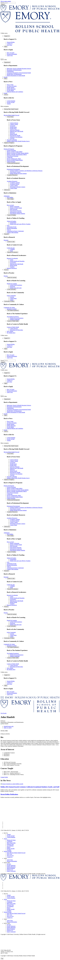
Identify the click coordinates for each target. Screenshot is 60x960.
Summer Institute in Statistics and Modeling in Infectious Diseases (26, 170)
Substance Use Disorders (16, 137)
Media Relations (11, 868)
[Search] (1, 58)
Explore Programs (11, 150)
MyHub (9, 864)
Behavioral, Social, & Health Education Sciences (19, 68)
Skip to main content (6, 1)
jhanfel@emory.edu (8, 726)
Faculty (5, 77)
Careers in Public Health (13, 321)
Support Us (6, 36)
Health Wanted (10, 87)
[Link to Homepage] (30, 19)
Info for (6, 94)
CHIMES (12, 249)
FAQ (8, 225)
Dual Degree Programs (12, 156)
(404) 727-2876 (7, 727)
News (5, 78)
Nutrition (12, 266)
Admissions (7, 189)
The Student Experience (13, 310)
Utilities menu (4, 33)
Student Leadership (15, 319)
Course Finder (13, 188)
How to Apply (10, 199)
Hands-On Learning (12, 277)
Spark (11, 250)
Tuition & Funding (11, 215)
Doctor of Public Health (16, 208)
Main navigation (5, 106)
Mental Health (13, 134)
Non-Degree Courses (15, 172)
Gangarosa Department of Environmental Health (19, 72)
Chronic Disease (14, 123)
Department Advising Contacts (17, 187)
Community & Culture (9, 301)
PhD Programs (13, 209)
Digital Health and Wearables (17, 261)
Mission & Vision (11, 840)
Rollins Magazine (11, 89)
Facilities (9, 850)
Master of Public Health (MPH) (14, 151)
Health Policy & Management (14, 74)
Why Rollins (10, 197)
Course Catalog (14, 185)
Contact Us (9, 43)
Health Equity (13, 127)
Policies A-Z (10, 869)
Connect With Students (12, 232)
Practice (6, 269)
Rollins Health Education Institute (18, 173)
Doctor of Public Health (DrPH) (15, 160)
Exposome (12, 125)
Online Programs (11, 161)
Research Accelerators (13, 252)
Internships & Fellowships (16, 330)
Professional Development (13, 163)
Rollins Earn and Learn (15, 288)
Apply (5, 46)
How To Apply (10, 52)
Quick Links (4, 59)
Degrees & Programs (9, 142)
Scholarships (13, 222)
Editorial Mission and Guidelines (15, 91)
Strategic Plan (10, 844)
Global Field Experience (16, 285)
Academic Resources (12, 175)
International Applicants (16, 212)
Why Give (9, 854)
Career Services (14, 328)
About (5, 838)
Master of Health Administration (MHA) (17, 154)
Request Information (12, 54)
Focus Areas (10, 116)
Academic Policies (14, 184)
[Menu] (2, 395)
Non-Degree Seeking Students (17, 213)
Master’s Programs (14, 206)
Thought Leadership (12, 139)
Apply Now (10, 55)
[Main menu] (2, 58)
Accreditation (10, 845)
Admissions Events (11, 227)
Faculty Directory (11, 865)
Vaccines (12, 138)
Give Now (9, 45)
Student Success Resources (16, 318)
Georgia (12, 297)
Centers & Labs (11, 241)
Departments (7, 62)
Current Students (11, 101)
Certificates (9, 157)
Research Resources (12, 268)
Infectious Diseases (14, 130)
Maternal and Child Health (16, 131)
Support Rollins (11, 42)
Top (2, 958)
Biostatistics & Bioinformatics (14, 70)
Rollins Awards (10, 848)
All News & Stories (12, 86)
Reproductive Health (15, 135)
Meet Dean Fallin (11, 843)
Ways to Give (10, 855)
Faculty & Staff (10, 102)
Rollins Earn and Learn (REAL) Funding (20, 224)
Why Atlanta (10, 331)
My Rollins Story (11, 332)
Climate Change (14, 124)
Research (6, 234)
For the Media (10, 90)
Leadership (9, 841)
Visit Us (9, 229)
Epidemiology (10, 71)
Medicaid (12, 132)
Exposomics (13, 262)
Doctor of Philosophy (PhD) (14, 158)
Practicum (12, 286)
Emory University (11, 871)
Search (2, 2)
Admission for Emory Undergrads (15, 231)
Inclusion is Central (11, 309)
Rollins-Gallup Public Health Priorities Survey (18, 141)
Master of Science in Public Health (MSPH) (18, 153)
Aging (11, 259)
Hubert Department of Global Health (16, 75)
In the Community (12, 289)
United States (13, 298)
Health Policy (13, 128)
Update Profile (4, 777)
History (9, 847)
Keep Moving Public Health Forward (16, 852)
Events (5, 93)
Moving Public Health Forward (11, 109)
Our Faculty (4, 713)
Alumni (9, 103)
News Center (10, 84)
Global (11, 299)
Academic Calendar (15, 182)
